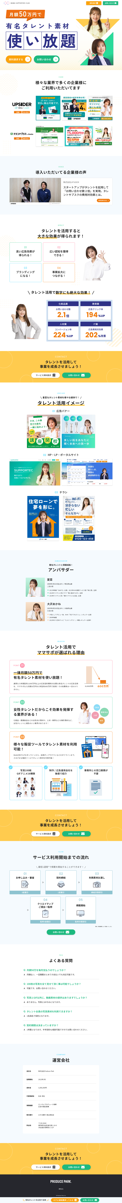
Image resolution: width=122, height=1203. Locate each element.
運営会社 (61, 1189)
